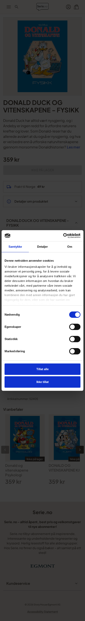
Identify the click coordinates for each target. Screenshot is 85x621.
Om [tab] (69, 246)
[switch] (74, 327)
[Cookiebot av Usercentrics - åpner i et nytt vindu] (63, 235)
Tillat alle (42, 369)
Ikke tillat (42, 382)
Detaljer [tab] (42, 246)
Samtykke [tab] (15, 246)
